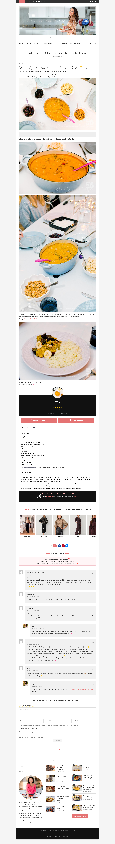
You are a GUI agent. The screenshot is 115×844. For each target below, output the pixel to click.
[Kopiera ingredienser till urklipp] (34, 427)
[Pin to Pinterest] (63, 545)
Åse (56, 414)
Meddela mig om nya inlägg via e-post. (31, 737)
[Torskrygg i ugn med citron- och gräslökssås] (77, 798)
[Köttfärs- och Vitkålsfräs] (77, 768)
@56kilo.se (49, 496)
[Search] (95, 43)
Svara (92, 573)
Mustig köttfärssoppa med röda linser (39, 1)
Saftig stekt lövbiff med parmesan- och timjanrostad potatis (89, 777)
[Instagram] (92, 1)
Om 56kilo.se (63, 43)
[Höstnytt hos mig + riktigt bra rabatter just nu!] (50, 778)
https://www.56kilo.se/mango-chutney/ (81, 689)
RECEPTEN (21, 43)
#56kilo (76, 496)
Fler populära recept (80, 816)
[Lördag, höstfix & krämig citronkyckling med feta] (50, 789)
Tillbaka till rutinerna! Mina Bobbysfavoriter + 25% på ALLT (62, 767)
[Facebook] (90, 1)
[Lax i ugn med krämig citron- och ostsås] (77, 808)
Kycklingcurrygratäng (71, 75)
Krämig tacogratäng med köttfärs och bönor (62, 798)
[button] (26, 1)
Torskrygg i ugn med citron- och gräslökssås (89, 796)
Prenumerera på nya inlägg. (30, 728)
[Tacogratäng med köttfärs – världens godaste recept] (77, 788)
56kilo (31, 802)
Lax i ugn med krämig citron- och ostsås (89, 806)
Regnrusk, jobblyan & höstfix (62, 807)
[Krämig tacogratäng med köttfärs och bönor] (50, 799)
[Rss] (95, 1)
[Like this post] (55, 546)
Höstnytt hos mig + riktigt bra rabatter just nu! (62, 778)
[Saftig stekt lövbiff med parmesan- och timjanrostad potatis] (77, 778)
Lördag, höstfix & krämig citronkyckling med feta (62, 788)
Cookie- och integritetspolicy (52, 43)
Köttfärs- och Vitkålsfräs (87, 766)
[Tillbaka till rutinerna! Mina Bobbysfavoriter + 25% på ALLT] (50, 768)
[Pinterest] (89, 43)
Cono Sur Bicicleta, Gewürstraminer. (35, 319)
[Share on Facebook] (59, 545)
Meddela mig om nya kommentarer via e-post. (33, 733)
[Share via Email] (66, 545)
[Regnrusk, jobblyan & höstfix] (50, 809)
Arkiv (34, 43)
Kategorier (28, 43)
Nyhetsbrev (40, 43)
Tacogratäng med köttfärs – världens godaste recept (88, 787)
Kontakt (70, 43)
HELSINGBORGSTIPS (77, 43)
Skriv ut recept (40, 420)
